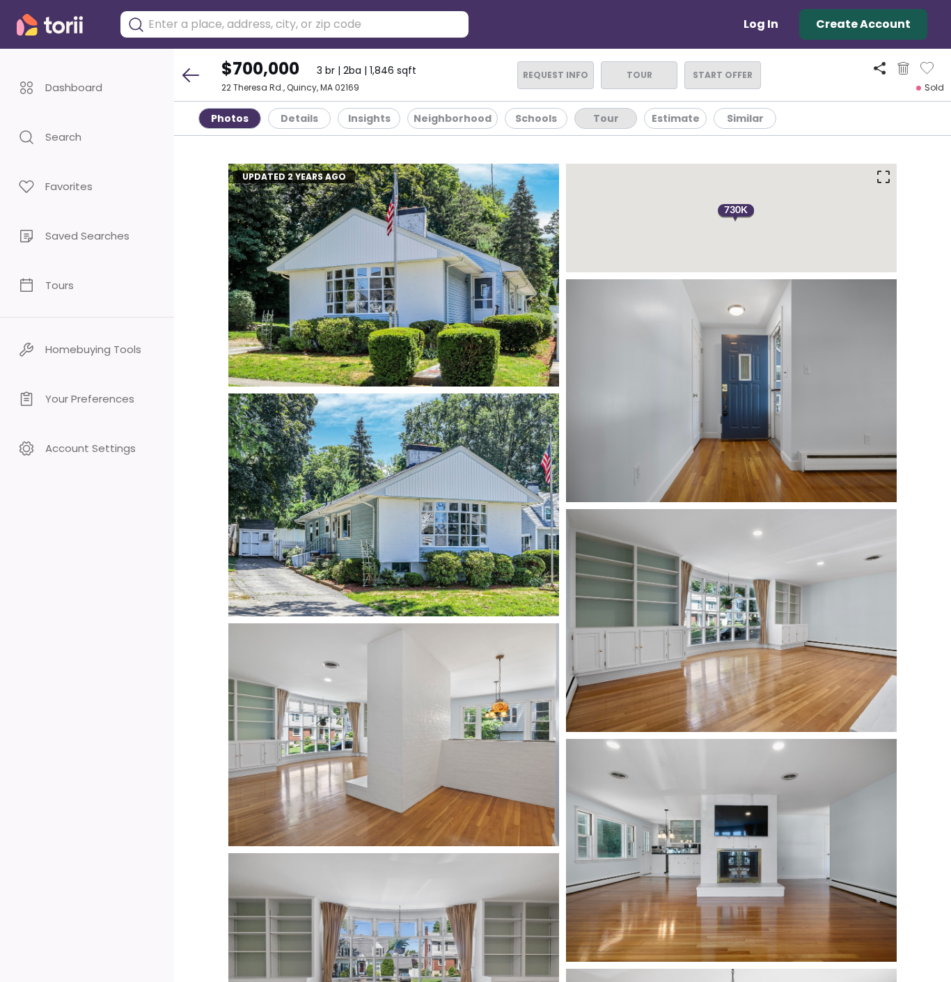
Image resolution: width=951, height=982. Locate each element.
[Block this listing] (903, 68)
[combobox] (305, 24)
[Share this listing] (879, 68)
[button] (87, 87)
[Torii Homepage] (59, 25)
